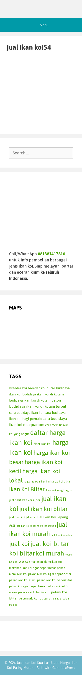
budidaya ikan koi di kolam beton (35, 400)
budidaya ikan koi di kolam (43, 394)
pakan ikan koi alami (22, 580)
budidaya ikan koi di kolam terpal (37, 406)
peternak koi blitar (33, 598)
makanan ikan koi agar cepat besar (32, 568)
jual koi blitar (49, 543)
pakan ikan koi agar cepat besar (49, 574)
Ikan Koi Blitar (27, 489)
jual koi (19, 543)
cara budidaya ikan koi (26, 412)
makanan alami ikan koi (46, 561)
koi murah (50, 553)
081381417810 (51, 253)
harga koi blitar (61, 481)
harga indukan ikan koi (37, 481)
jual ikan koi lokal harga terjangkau (36, 525)
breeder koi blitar (41, 388)
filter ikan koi (42, 444)
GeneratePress (63, 668)
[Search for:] (41, 153)
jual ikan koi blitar (43, 508)
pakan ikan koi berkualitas (54, 580)
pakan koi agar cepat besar (27, 586)
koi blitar (22, 553)
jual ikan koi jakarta (22, 517)
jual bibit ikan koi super (24, 500)
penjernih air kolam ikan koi (34, 592)
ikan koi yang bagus (59, 490)
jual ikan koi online (61, 535)
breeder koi (18, 388)
